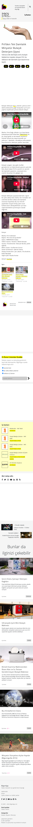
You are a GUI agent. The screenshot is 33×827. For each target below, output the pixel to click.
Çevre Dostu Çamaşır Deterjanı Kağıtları (21, 276)
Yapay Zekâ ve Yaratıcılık (9, 18)
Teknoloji (13, 815)
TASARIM (29, 640)
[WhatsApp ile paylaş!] (23, 66)
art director (13, 465)
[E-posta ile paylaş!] (27, 66)
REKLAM (29, 302)
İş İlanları (28, 15)
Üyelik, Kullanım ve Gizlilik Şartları (10, 795)
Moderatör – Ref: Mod (16, 428)
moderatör (12, 430)
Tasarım (8, 815)
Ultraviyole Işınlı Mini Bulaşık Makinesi (7, 276)
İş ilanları (5, 425)
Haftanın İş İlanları (9, 373)
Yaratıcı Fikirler (5, 809)
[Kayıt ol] (28, 378)
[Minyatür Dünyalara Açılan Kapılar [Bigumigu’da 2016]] (16, 742)
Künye (3, 793)
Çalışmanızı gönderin (6, 819)
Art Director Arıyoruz (16, 463)
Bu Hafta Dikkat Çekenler (11, 371)
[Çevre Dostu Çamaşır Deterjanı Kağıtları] (22, 269)
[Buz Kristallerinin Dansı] (8, 286)
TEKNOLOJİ (28, 596)
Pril (14, 106)
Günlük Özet (7, 368)
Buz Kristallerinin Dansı (7, 292)
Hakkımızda (4, 791)
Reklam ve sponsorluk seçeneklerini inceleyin (13, 822)
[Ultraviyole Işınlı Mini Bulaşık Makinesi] (8, 269)
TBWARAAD (23, 134)
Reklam (3, 815)
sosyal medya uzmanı (15, 440)
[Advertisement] (16, 402)
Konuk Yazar (13, 303)
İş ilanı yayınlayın (5, 820)
